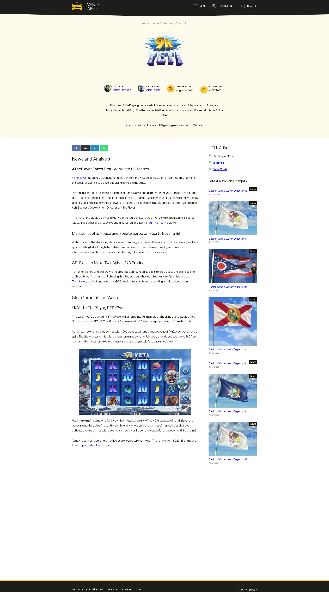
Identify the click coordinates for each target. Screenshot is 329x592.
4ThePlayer (79, 177)
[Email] (85, 148)
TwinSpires (79, 281)
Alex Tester (153, 89)
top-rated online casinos (95, 445)
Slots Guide (220, 169)
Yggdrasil (218, 162)
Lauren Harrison (122, 89)
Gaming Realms (158, 222)
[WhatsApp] (104, 148)
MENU (203, 6)
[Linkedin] (94, 148)
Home (145, 23)
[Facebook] (76, 148)
